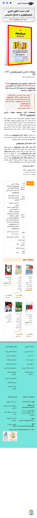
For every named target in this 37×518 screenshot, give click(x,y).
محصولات (22, 18)
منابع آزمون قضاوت (11, 364)
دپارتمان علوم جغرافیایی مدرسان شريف (12, 233)
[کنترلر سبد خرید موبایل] (10, 3)
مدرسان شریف (26, 174)
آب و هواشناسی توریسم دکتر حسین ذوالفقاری (8, 318)
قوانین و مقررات (11, 425)
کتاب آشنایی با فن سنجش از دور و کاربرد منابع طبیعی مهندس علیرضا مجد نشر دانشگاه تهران (19, 322)
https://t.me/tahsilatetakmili (21, 426)
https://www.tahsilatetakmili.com (20, 430)
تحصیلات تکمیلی (29, 18)
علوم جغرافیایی (7, 18)
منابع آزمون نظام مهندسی (11, 373)
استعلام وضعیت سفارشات (28, 373)
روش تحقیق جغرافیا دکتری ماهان (29, 318)
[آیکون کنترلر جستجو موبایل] (7, 3)
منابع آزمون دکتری (11, 356)
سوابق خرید (30, 364)
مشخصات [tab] (30, 183)
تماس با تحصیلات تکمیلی (11, 419)
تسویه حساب (29, 360)
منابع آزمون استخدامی (10, 368)
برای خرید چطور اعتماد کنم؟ (10, 413)
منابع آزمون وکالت (11, 360)
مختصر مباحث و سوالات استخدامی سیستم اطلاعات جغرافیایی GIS (19, 284)
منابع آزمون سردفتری (10, 378)
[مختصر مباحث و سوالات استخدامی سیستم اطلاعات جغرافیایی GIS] (18, 269)
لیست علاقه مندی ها (27, 368)
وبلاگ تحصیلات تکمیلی (11, 388)
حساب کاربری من (28, 352)
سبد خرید (30, 356)
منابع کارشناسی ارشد (10, 352)
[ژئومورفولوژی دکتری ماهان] (8, 269)
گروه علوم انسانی (15, 18)
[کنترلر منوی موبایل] (4, 3)
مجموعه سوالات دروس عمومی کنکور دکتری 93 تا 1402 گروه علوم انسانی (29, 283)
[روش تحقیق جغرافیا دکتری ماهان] (29, 307)
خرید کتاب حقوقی (11, 402)
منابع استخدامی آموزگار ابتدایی (10, 407)
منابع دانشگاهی (12, 383)
